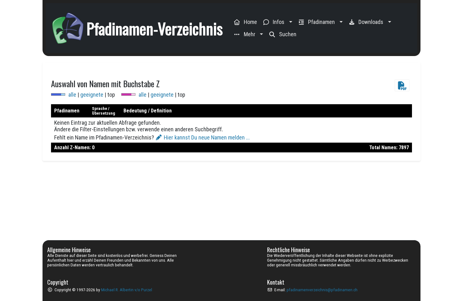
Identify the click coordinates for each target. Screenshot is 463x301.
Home (250, 22)
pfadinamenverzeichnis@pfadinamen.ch (322, 289)
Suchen (287, 34)
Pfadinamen (321, 22)
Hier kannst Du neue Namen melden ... (206, 137)
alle (72, 94)
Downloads (370, 22)
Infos (278, 22)
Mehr (249, 34)
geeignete (91, 94)
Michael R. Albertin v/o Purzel (126, 289)
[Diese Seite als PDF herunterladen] (403, 83)
